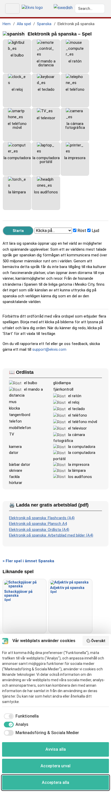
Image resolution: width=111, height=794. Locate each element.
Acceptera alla (55, 782)
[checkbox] (20, 716)
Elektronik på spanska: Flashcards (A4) (42, 518)
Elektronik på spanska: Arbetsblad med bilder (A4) (51, 535)
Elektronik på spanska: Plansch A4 (38, 523)
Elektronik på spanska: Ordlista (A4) (39, 529)
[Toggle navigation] (12, 8)
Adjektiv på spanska (67, 590)
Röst (81, 230)
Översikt (98, 641)
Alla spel (24, 24)
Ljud (95, 230)
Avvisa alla (55, 749)
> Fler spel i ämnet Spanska (28, 561)
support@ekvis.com (49, 349)
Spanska (44, 24)
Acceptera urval (55, 765)
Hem (7, 24)
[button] (63, 8)
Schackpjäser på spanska (18, 595)
